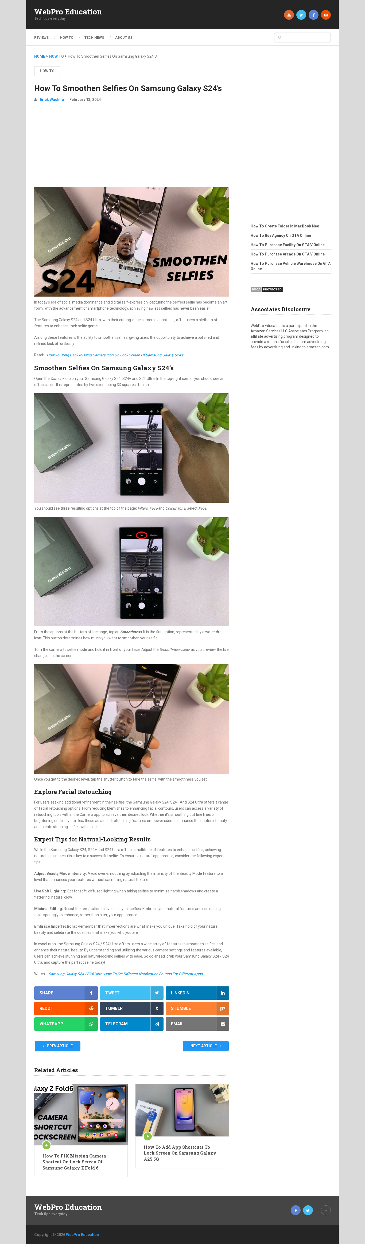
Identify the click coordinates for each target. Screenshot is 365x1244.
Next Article (204, 1046)
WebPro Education (68, 11)
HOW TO (66, 38)
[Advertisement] (131, 146)
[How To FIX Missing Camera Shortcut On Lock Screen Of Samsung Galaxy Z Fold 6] (81, 1114)
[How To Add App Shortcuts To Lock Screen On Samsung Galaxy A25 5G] (182, 1110)
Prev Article (59, 1046)
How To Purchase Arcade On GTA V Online (288, 254)
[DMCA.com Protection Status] (267, 294)
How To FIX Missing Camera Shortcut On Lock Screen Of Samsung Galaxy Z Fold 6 (74, 1162)
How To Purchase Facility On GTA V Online (288, 245)
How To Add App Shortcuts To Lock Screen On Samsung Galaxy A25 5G (180, 1153)
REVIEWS (41, 38)
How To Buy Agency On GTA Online (281, 235)
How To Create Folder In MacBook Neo (285, 226)
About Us (123, 38)
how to (47, 71)
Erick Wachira (52, 99)
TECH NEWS (94, 38)
